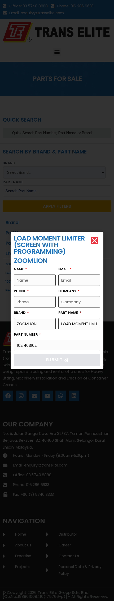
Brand (20, 312)
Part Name (68, 312)
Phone (20, 291)
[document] (57, 300)
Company (67, 291)
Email (63, 269)
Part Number (26, 334)
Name (19, 269)
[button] (94, 240)
